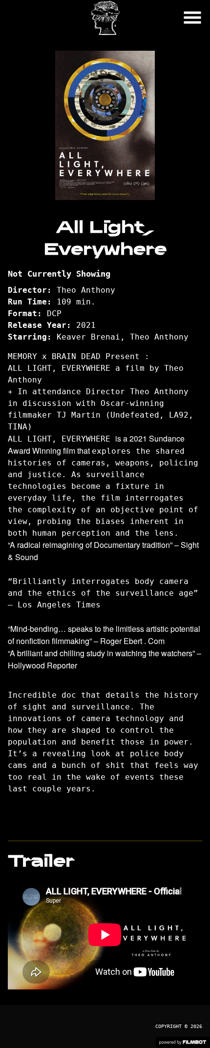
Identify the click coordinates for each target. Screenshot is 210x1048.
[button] (192, 17)
